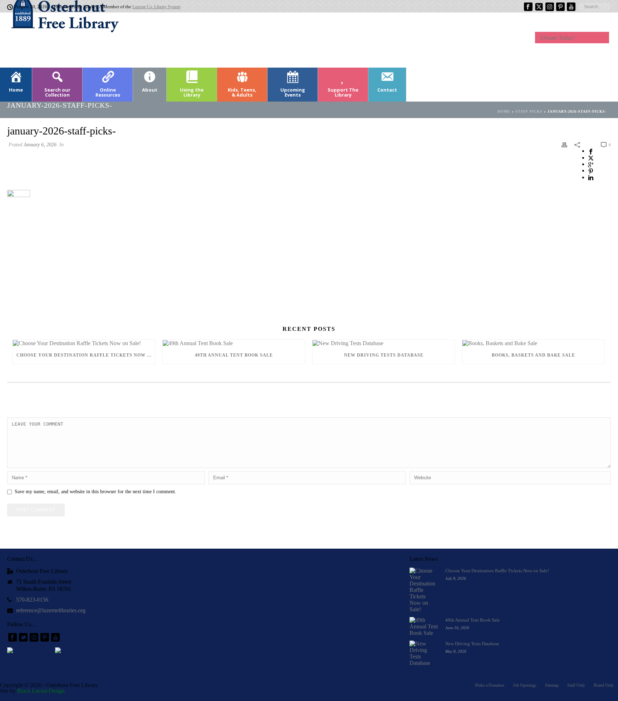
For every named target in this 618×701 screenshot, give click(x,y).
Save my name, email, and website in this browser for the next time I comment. (95, 491)
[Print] (564, 144)
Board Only (604, 685)
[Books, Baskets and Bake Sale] (533, 343)
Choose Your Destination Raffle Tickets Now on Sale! (85, 355)
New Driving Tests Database (383, 355)
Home (503, 111)
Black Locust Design (41, 691)
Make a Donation (489, 685)
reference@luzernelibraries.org (50, 610)
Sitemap (552, 685)
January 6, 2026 (40, 144)
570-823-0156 (32, 600)
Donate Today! (558, 38)
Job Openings (524, 685)
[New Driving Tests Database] (384, 343)
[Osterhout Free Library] (61, 39)
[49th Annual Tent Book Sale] (234, 343)
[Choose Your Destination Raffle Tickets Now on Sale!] (84, 343)
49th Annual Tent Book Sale (234, 355)
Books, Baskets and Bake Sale (533, 355)
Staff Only (576, 685)
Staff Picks (529, 111)
